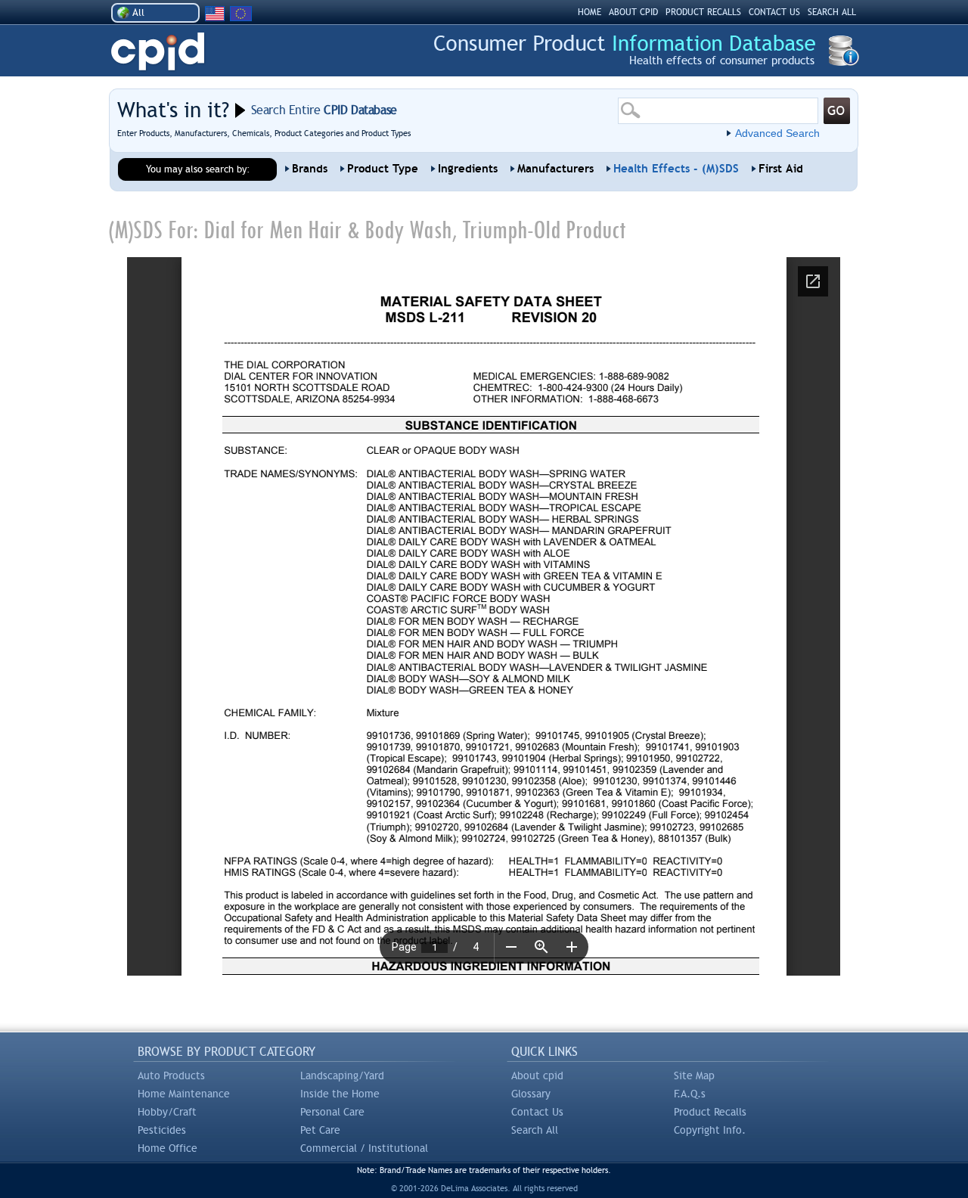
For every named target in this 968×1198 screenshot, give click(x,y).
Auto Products (171, 1075)
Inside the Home (340, 1094)
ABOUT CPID (633, 12)
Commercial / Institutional (364, 1148)
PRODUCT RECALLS (703, 12)
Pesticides (162, 1130)
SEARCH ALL (832, 12)
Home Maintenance (184, 1094)
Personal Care (332, 1112)
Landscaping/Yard (342, 1075)
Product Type (382, 168)
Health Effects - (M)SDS (676, 168)
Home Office (167, 1148)
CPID (157, 52)
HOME (589, 12)
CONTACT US (774, 12)
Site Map (694, 1075)
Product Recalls (710, 1112)
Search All (534, 1130)
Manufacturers (555, 168)
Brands (309, 168)
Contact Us (537, 1112)
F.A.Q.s (690, 1094)
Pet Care (320, 1130)
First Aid (781, 168)
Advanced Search (777, 133)
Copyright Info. (710, 1130)
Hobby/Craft (167, 1112)
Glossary (531, 1094)
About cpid (537, 1075)
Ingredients (468, 168)
